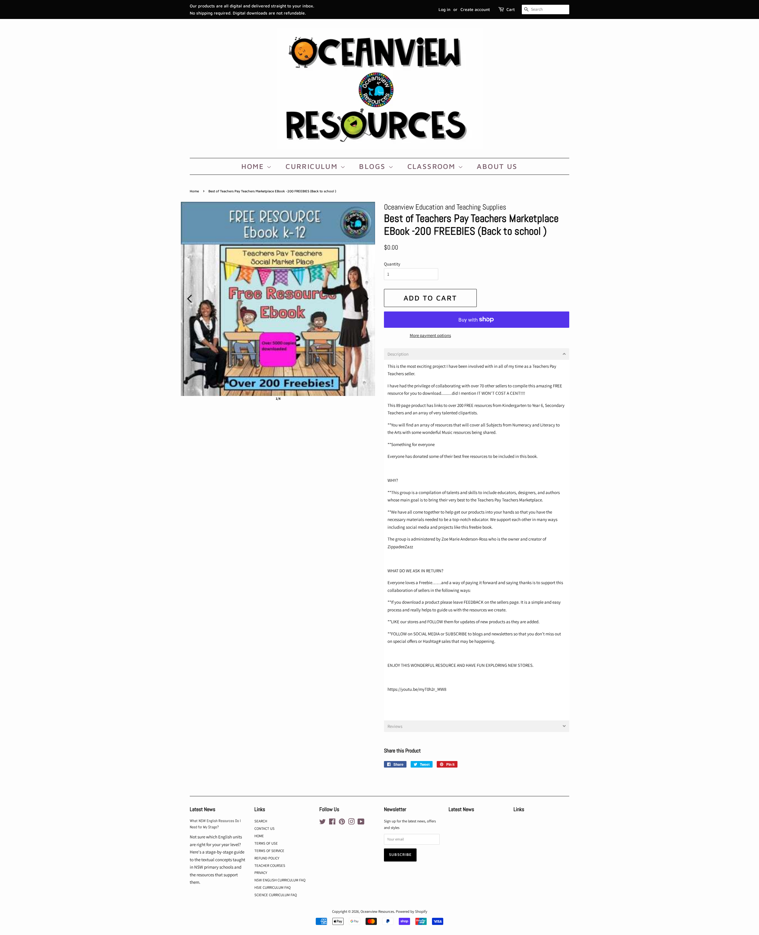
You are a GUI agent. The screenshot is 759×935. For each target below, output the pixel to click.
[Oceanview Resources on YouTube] (361, 822)
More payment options (430, 335)
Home (194, 191)
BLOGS (373, 166)
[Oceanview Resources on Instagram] (351, 822)
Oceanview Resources (377, 911)
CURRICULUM (313, 166)
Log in (444, 9)
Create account (475, 9)
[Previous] (189, 298)
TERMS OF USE (266, 843)
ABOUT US (497, 166)
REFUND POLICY (266, 858)
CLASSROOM (432, 166)
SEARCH (260, 821)
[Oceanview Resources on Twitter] (322, 822)
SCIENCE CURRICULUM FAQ (275, 894)
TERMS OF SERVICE (269, 850)
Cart (510, 9)
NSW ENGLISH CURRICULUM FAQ (279, 880)
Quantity (392, 264)
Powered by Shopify (411, 911)
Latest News (202, 809)
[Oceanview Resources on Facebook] (332, 822)
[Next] (366, 298)
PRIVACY (260, 872)
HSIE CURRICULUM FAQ (272, 887)
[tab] (476, 354)
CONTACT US (264, 828)
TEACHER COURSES (269, 865)
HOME (254, 166)
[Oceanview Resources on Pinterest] (342, 822)
